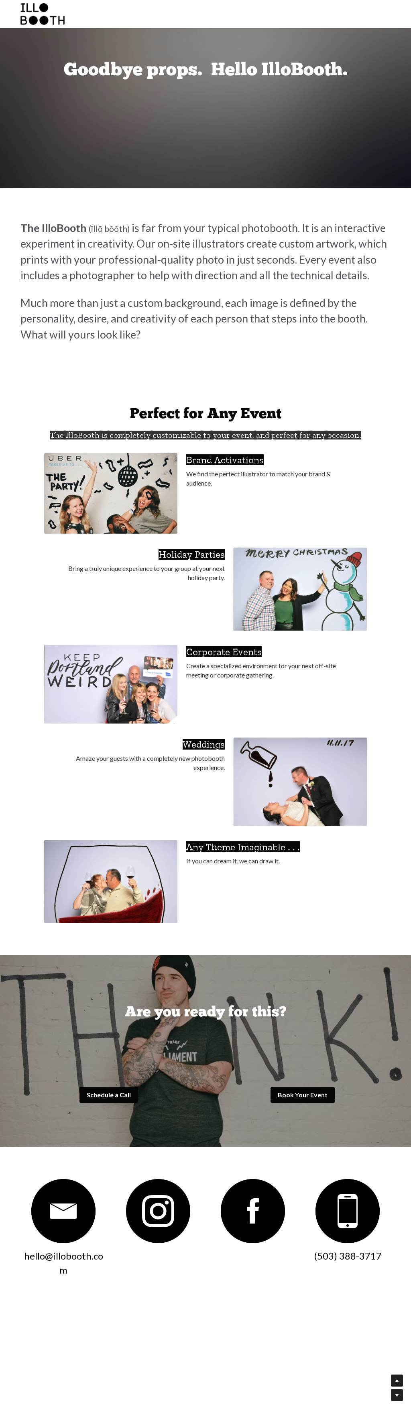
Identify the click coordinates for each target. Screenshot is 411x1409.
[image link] (63, 1349)
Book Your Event (303, 1232)
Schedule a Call (109, 1232)
